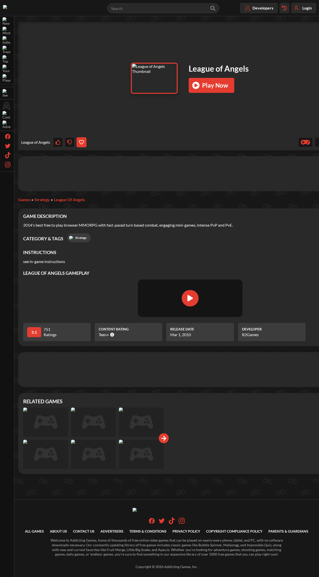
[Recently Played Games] (284, 8)
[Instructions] (305, 142)
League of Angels (69, 199)
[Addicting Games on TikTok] (172, 523)
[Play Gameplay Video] (190, 298)
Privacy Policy (186, 531)
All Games (34, 531)
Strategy (42, 199)
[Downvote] (70, 142)
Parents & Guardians (288, 531)
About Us (58, 531)
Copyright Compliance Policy (234, 531)
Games (24, 199)
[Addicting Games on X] (162, 522)
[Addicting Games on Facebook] (152, 522)
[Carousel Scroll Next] (164, 438)
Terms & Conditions (147, 531)
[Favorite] (81, 142)
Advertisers (111, 531)
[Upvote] (58, 142)
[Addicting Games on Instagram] (182, 523)
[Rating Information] (111, 335)
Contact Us (83, 531)
